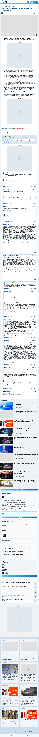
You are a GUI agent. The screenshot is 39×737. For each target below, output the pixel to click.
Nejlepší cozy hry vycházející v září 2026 (8, 721)
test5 (6, 224)
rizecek (6, 196)
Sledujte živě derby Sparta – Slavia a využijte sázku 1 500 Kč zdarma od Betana (24, 421)
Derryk (6, 206)
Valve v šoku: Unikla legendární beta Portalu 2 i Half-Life (10, 656)
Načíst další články (19, 489)
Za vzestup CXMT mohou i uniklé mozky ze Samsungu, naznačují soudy (24, 429)
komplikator (7, 180)
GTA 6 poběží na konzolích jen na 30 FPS (8, 679)
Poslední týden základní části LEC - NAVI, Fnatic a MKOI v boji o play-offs (10, 701)
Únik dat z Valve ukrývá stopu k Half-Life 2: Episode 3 (12, 599)
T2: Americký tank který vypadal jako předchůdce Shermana (27, 704)
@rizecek (5, 208)
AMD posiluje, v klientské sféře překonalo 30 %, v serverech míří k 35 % (25, 412)
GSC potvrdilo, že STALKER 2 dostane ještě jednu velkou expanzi (28, 681)
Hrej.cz (3, 596)
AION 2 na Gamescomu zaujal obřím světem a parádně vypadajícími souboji (16, 582)
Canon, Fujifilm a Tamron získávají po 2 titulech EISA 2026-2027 (29, 723)
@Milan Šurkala (7, 284)
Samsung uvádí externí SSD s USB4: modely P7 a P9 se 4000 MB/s (25, 472)
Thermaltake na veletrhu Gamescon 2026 (24, 463)
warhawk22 (8, 291)
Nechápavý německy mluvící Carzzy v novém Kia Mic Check (10, 704)
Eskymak (6, 189)
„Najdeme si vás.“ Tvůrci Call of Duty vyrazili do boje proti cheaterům (29, 659)
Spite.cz (3, 583)
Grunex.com (4, 587)
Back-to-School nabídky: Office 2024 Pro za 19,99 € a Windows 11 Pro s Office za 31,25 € (24, 481)
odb (6, 215)
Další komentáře (19, 517)
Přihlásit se (35, 1)
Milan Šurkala (5, 13)
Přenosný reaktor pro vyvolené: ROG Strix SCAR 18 (25, 438)
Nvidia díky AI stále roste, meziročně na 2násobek (26, 454)
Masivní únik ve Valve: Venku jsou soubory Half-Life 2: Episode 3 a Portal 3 (16, 590)
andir (6, 172)
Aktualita (5, 6)
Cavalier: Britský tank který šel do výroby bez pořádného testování (28, 698)
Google (12, 6)
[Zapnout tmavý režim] (31, 2)
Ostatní (9, 6)
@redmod (6, 393)
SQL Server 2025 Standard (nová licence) (9, 674)
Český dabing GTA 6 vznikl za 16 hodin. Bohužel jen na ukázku (14, 595)
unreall (7, 319)
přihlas (18, 137)
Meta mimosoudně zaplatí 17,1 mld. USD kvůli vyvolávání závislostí (24, 446)
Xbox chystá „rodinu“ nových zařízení (8, 719)
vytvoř (29, 137)
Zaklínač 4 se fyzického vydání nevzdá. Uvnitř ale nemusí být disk (14, 586)
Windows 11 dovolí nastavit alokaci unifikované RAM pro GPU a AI (25, 403)
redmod (6, 381)
